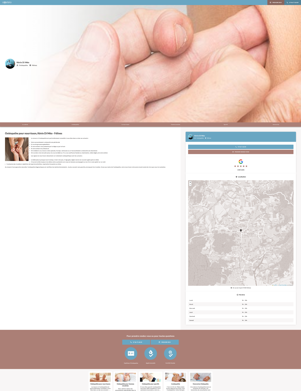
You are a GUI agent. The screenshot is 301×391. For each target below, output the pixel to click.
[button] (241, 230)
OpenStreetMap (283, 285)
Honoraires (276, 124)
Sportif (226, 124)
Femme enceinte (175, 124)
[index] (7, 2)
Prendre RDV (277, 2)
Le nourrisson (125, 124)
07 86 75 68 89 (293, 2)
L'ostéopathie (75, 124)
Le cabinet (25, 124)
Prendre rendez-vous (242, 152)
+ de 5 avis (240, 169)
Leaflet (275, 285)
